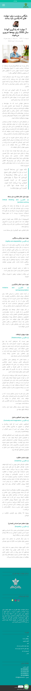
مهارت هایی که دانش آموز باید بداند (22, 648)
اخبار (28, 643)
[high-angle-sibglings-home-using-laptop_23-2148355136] (15, 24)
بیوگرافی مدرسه (26, 638)
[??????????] (18, 600)
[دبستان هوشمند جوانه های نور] (18, 5)
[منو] (4, 5)
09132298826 (25, 675)
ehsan (9, 41)
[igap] (12, 600)
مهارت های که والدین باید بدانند (23, 646)
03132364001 (25, 669)
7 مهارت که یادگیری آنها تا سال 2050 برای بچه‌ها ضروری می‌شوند (15, 32)
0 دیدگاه (15, 39)
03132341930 (25, 671)
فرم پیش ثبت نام (25, 651)
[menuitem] (4, 5)
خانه (28, 636)
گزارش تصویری (26, 641)
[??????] (15, 600)
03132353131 (25, 673)
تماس (28, 653)
